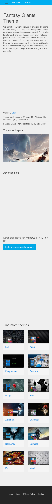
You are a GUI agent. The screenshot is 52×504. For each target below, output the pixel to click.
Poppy (8, 395)
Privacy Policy (29, 494)
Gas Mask (34, 419)
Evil (7, 346)
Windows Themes (21, 2)
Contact (41, 494)
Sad (32, 395)
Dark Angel (10, 443)
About (18, 494)
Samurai (34, 443)
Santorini (34, 371)
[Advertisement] (26, 80)
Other (14, 112)
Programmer (11, 371)
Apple (32, 346)
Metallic (33, 468)
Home (10, 494)
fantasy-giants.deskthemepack (19, 247)
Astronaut (9, 419)
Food (7, 468)
